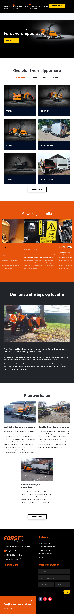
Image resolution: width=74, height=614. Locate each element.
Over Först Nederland (45, 553)
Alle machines (22, 77)
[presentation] (5, 247)
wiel (44, 77)
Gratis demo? (57, 6)
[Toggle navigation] (5, 16)
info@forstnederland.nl (20, 6)
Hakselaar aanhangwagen (46, 547)
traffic (54, 77)
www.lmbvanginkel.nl (10, 571)
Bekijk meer (37, 189)
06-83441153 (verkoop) (13, 559)
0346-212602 (8, 6)
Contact (41, 557)
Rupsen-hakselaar (44, 543)
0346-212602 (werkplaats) (14, 555)
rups (35, 77)
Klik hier (6, 609)
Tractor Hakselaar (44, 550)
